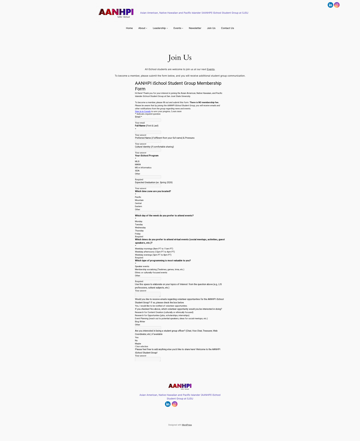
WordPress (187, 425)
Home (129, 28)
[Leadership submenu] (167, 28)
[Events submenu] (182, 28)
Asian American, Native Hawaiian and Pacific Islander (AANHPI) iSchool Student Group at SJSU (194, 12)
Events (211, 69)
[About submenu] (146, 28)
